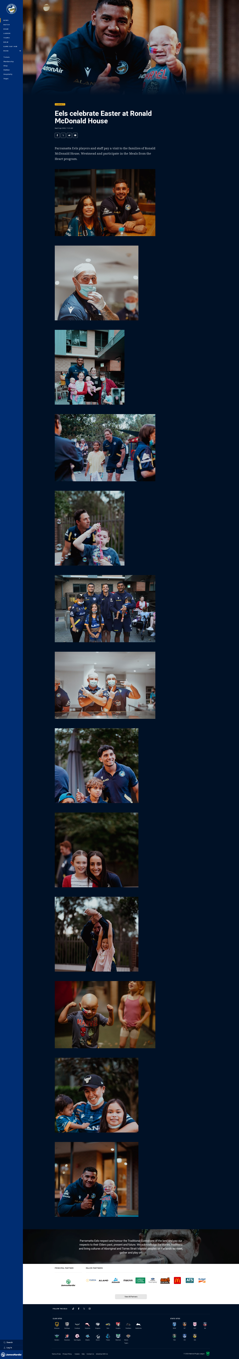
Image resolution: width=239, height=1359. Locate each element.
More (6, 51)
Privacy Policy (67, 1354)
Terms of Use (56, 1354)
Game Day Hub (10, 46)
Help (83, 1354)
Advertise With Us (102, 1354)
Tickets (6, 57)
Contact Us (90, 1354)
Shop (5, 66)
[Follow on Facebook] (79, 1308)
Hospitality (7, 74)
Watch (6, 25)
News (6, 20)
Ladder (7, 33)
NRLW (6, 42)
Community (60, 104)
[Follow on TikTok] (73, 1308)
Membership (8, 61)
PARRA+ (6, 70)
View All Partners (131, 1296)
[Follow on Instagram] (90, 1308)
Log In (9, 1347)
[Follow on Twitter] (84, 1308)
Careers (77, 1354)
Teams (6, 38)
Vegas (6, 78)
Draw (6, 29)
